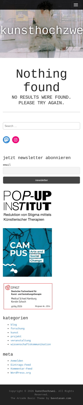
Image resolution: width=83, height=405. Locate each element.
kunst (14, 332)
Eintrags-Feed (21, 364)
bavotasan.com (61, 398)
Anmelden (17, 360)
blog (14, 324)
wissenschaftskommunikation (31, 344)
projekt (16, 336)
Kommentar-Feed (21, 368)
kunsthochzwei (45, 391)
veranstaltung (21, 340)
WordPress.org (21, 372)
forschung (18, 328)
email (7, 164)
